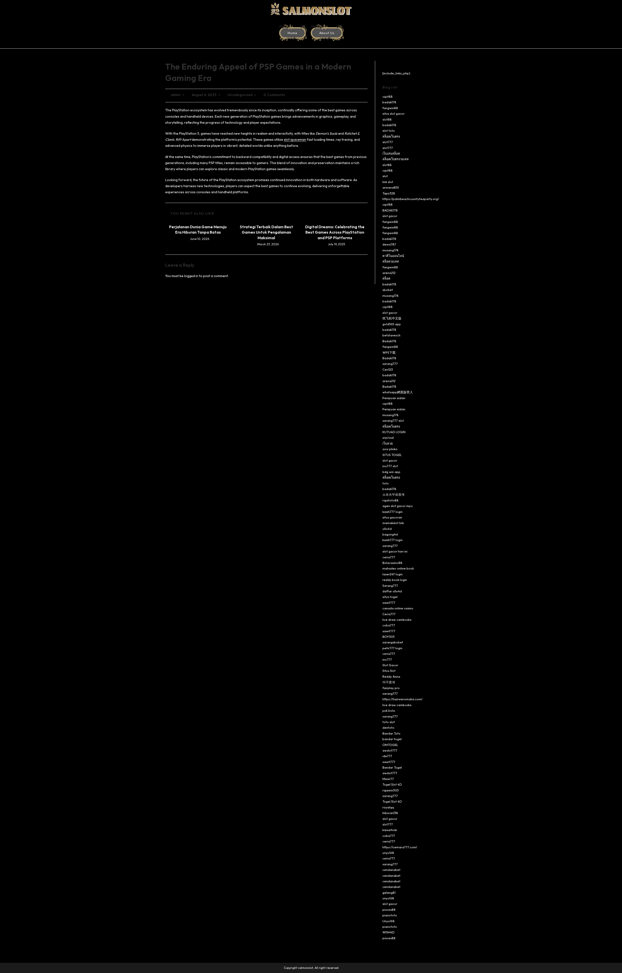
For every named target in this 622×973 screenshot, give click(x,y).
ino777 (387, 659)
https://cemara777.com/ (399, 847)
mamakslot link (393, 523)
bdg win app (391, 472)
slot (385, 176)
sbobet (387, 290)
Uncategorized (240, 95)
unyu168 (388, 853)
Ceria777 (389, 614)
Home (292, 33)
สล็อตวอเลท (390, 261)
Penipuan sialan (393, 398)
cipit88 (387, 96)
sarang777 (390, 364)
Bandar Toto (391, 733)
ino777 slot (390, 466)
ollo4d (387, 529)
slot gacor (389, 216)
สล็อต (386, 278)
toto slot (388, 722)
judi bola (388, 710)
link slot (387, 182)
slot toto (388, 130)
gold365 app (391, 324)
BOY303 (388, 637)
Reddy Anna (391, 676)
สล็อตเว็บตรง (391, 136)
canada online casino (397, 608)
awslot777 (389, 750)
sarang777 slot (393, 420)
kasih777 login (392, 512)
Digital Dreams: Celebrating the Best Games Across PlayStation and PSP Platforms (334, 232)
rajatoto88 (390, 500)
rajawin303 (390, 790)
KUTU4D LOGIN (394, 432)
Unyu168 (388, 921)
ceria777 (388, 557)
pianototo (389, 915)
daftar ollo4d (392, 591)
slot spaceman (295, 139)
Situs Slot (389, 671)
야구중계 (388, 682)
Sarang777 (390, 585)
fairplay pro (391, 688)
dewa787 (389, 244)
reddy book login (394, 580)
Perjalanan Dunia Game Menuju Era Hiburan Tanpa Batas (198, 229)
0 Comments (274, 95)
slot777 (387, 142)
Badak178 (389, 341)
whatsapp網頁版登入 (397, 392)
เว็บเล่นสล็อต (391, 153)
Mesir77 (388, 779)
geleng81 (389, 892)
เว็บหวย (387, 443)
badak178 (389, 102)
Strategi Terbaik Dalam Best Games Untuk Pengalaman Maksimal (266, 232)
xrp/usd (388, 437)
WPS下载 (389, 352)
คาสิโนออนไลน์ (393, 256)
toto (385, 483)
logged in (191, 276)
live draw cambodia (396, 620)
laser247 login (392, 574)
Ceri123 (387, 369)
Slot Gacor (390, 665)
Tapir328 (388, 193)
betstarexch (391, 335)
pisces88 (389, 910)
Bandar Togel (392, 767)
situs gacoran (392, 517)
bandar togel (392, 739)
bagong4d (390, 534)
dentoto (388, 727)
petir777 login (392, 648)
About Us (327, 33)
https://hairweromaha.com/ (402, 699)
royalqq (388, 807)
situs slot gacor (393, 113)
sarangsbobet (392, 642)
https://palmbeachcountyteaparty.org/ (410, 199)
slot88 (387, 119)
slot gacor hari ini (394, 551)
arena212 (389, 273)
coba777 (388, 625)
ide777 (387, 756)
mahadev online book (398, 568)
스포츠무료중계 (393, 494)
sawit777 (388, 603)
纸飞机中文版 (391, 318)
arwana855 (390, 187)
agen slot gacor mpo (397, 506)
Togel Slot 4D (392, 784)
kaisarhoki (389, 830)
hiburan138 (390, 813)
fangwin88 (390, 108)
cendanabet (391, 870)
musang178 (390, 250)
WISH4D (388, 932)
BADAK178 (390, 210)
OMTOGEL (390, 745)
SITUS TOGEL (392, 455)
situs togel (389, 597)
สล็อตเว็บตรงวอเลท (395, 159)
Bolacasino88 (392, 563)
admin (176, 95)
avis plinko (389, 449)
